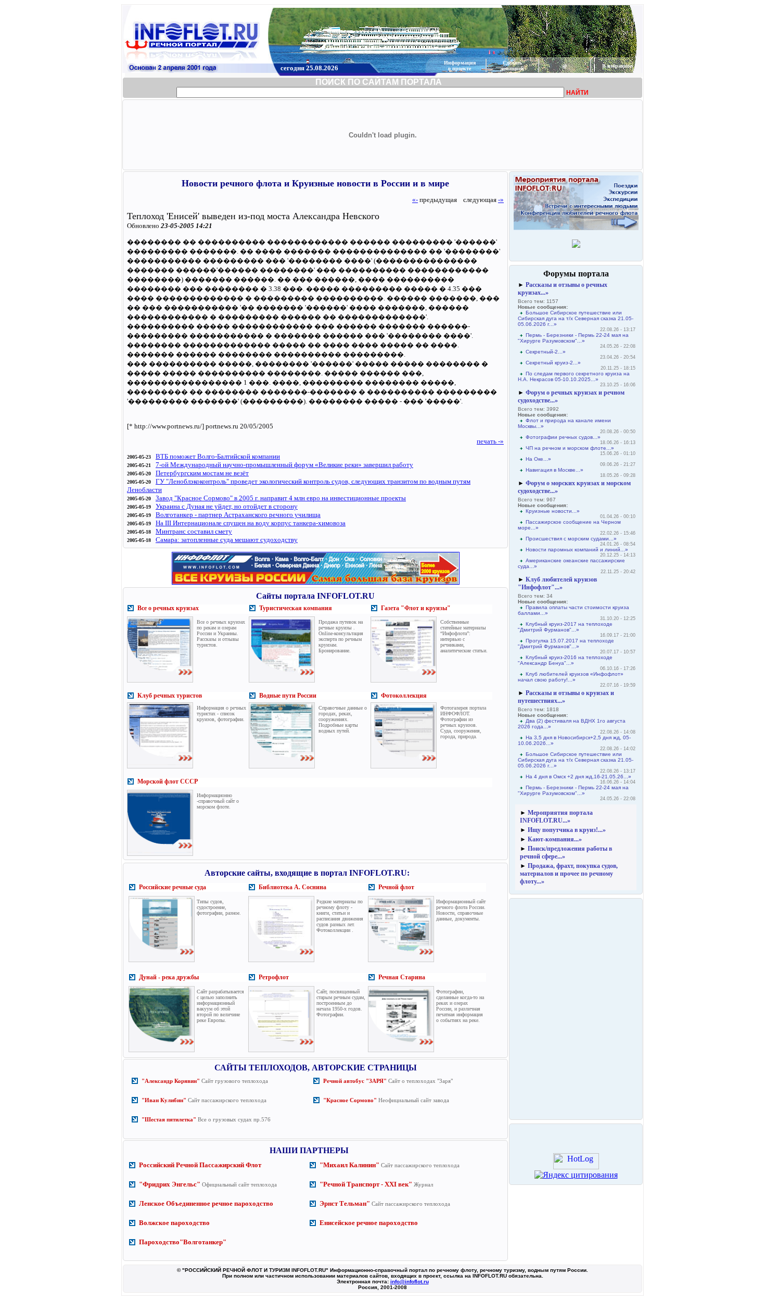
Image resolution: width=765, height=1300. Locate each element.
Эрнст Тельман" (345, 1203)
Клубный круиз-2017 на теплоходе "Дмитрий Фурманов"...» (565, 627)
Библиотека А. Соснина (292, 887)
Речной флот (396, 887)
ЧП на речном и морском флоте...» (570, 448)
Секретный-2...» (546, 352)
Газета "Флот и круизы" (416, 608)
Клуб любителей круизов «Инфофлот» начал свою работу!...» (570, 677)
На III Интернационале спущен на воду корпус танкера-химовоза (251, 523)
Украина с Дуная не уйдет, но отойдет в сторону (227, 506)
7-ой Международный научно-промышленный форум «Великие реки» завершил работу (284, 465)
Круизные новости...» (553, 511)
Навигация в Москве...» (554, 470)
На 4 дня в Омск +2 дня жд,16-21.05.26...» (578, 776)
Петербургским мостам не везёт (202, 473)
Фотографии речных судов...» (563, 437)
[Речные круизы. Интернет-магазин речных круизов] (315, 584)
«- (415, 200)
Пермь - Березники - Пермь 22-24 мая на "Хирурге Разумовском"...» (573, 338)
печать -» (490, 441)
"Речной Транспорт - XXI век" (366, 1184)
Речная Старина (401, 977)
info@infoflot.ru (409, 1281)
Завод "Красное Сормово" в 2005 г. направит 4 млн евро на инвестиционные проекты (281, 498)
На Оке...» (538, 459)
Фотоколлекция (404, 695)
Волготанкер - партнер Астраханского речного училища (238, 515)
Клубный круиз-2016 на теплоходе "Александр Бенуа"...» (565, 660)
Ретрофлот (274, 977)
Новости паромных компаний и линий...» (577, 549)
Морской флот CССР (167, 781)
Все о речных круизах (168, 608)
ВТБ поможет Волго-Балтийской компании (218, 456)
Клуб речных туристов (169, 695)
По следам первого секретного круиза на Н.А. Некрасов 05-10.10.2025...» (574, 376)
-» (501, 200)
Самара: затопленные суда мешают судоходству (227, 540)
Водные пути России (287, 695)
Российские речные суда (172, 887)
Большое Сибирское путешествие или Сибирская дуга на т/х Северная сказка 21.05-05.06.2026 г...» (575, 318)
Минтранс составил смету (194, 531)
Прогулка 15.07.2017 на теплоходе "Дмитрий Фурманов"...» (566, 643)
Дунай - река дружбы (169, 977)
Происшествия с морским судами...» (571, 538)
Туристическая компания (295, 608)
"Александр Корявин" (171, 1081)
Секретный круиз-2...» (553, 362)
